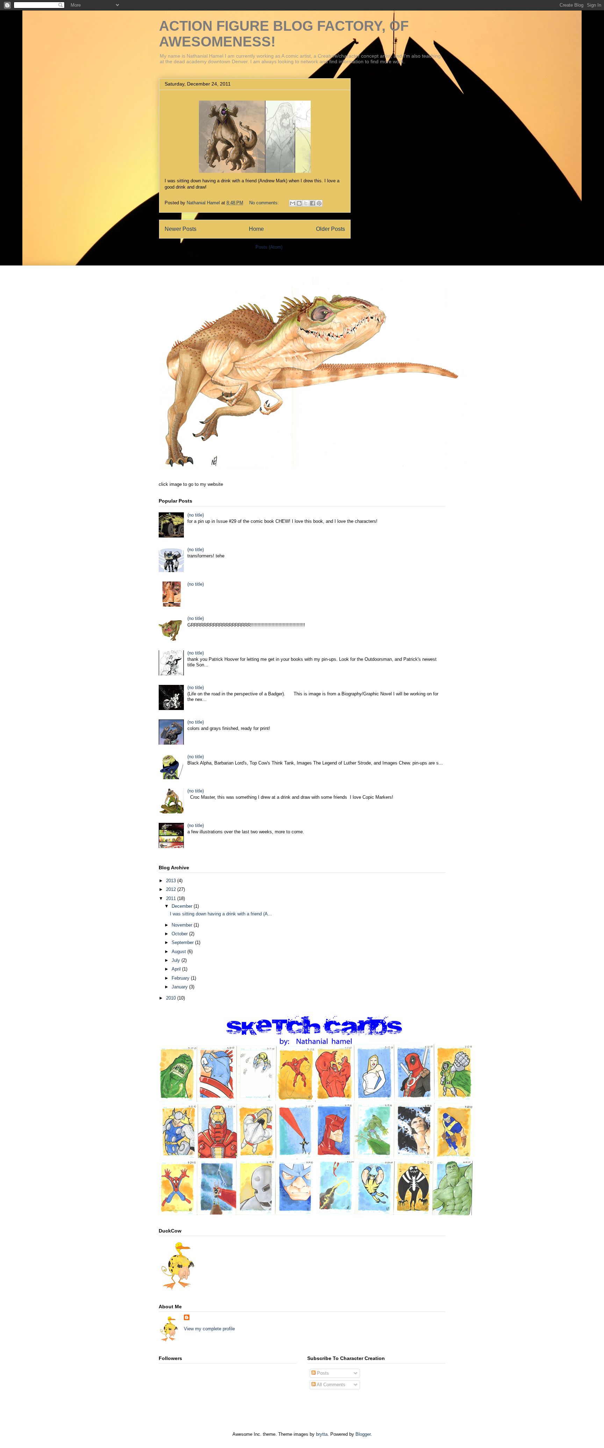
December (183, 906)
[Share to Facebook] (312, 203)
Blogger (363, 1434)
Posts (322, 1373)
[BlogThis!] (299, 203)
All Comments (330, 1384)
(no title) (195, 515)
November (183, 925)
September (183, 942)
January (180, 986)
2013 (171, 880)
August (179, 951)
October (180, 933)
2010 (171, 998)
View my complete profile (209, 1328)
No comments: (264, 202)
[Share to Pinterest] (319, 203)
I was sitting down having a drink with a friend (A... (221, 913)
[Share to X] (305, 203)
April (177, 969)
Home (256, 229)
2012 (171, 889)
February (181, 978)
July (176, 960)
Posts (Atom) (269, 247)
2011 (171, 898)
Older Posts (330, 229)
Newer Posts (180, 229)
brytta (322, 1434)
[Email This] (292, 203)
